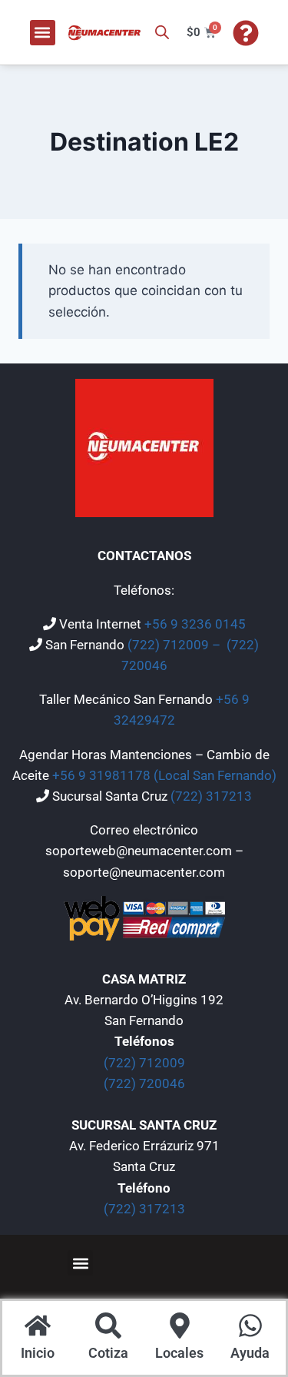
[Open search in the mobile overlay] (162, 32)
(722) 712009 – (175, 644)
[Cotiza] (108, 1327)
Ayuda (250, 1353)
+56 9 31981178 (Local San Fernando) (164, 775)
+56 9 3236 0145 (195, 624)
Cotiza (108, 1353)
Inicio (38, 1353)
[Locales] (180, 1327)
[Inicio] (38, 1327)
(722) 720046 (144, 1083)
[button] (42, 32)
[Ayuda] (250, 1327)
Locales (179, 1353)
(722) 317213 (211, 796)
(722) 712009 (144, 1062)
